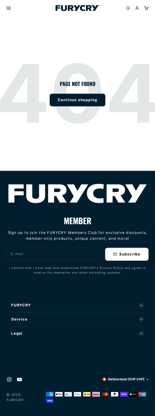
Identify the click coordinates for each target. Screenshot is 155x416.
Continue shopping (77, 100)
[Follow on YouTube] (19, 379)
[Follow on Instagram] (9, 379)
